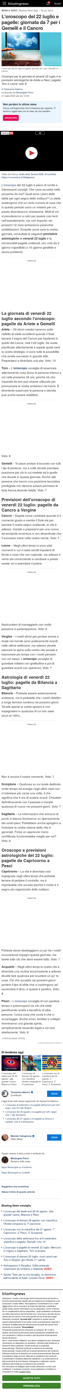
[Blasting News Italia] (18, 4)
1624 (4, 1306)
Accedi (57, 3)
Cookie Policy (24, 1371)
